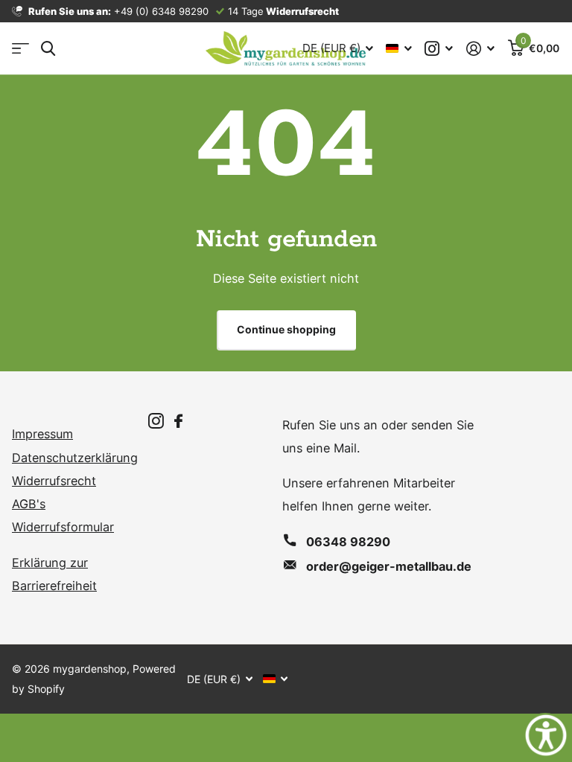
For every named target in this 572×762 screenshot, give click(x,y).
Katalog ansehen (20, 48)
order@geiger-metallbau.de (388, 566)
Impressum (42, 433)
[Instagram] (156, 421)
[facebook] (178, 421)
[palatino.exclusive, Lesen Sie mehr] (439, 48)
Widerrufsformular (63, 526)
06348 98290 (348, 541)
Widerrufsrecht (54, 480)
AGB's (28, 503)
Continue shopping (286, 329)
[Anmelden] (480, 48)
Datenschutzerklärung (75, 457)
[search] (48, 48)
